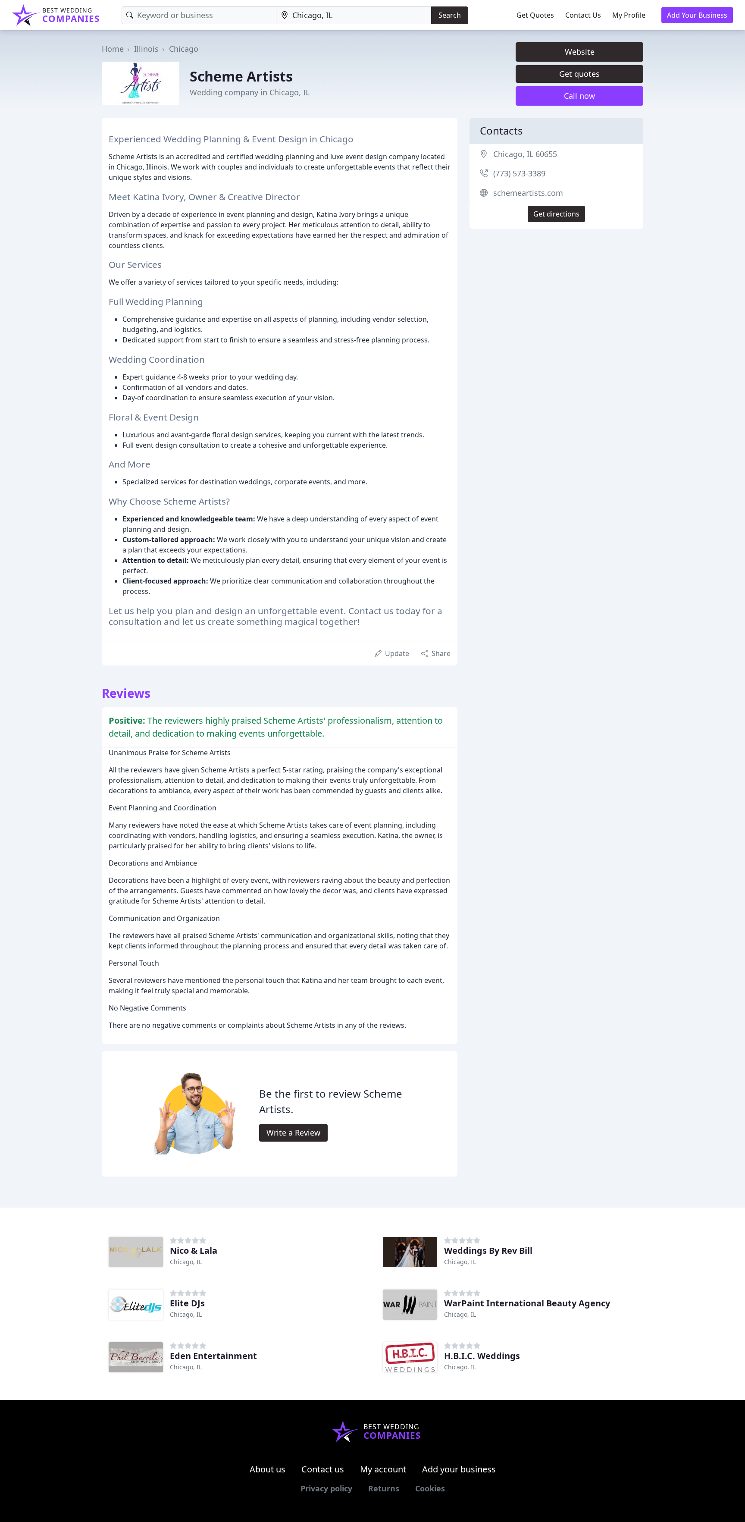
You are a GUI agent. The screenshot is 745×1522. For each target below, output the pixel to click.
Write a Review (293, 1132)
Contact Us (583, 15)
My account (383, 1469)
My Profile (628, 15)
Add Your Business (697, 15)
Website (580, 52)
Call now (579, 96)
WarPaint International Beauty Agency (527, 1303)
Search (449, 15)
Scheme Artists (241, 76)
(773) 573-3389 (519, 173)
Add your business (459, 1469)
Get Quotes (535, 15)
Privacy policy (326, 1488)
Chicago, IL (186, 1262)
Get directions (556, 214)
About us (267, 1469)
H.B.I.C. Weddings (482, 1356)
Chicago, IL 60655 (525, 154)
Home (113, 49)
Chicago (183, 49)
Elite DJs (187, 1303)
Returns (383, 1488)
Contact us (322, 1469)
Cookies (430, 1488)
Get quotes (579, 74)
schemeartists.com (528, 193)
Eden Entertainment (213, 1356)
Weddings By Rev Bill (488, 1250)
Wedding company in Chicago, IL (250, 92)
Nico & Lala (193, 1250)
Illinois (146, 49)
